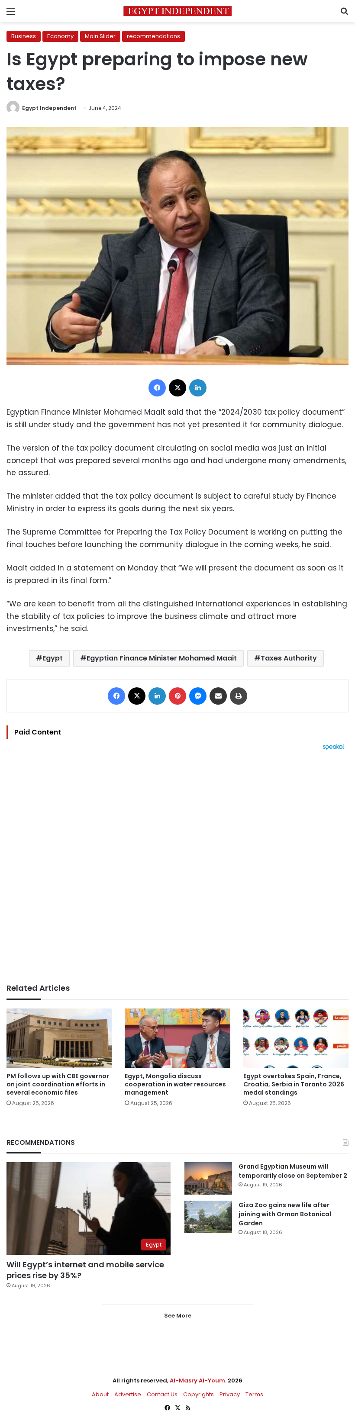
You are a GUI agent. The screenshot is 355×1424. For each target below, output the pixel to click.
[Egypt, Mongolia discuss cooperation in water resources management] (177, 1038)
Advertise (127, 1394)
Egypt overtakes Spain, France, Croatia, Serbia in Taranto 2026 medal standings (293, 1084)
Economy (60, 36)
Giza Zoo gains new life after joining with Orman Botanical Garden (285, 1214)
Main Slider (100, 36)
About (100, 1394)
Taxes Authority (289, 658)
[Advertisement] (177, 867)
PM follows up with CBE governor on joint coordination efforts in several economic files (57, 1084)
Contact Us (162, 1394)
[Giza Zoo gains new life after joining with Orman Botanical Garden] (208, 1217)
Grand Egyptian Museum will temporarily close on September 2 (293, 1171)
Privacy (229, 1394)
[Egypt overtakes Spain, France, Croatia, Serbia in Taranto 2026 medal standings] (296, 1038)
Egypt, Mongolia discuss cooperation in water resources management (175, 1084)
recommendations (153, 36)
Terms (254, 1394)
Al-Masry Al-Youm (197, 1380)
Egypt (52, 658)
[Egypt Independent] (177, 11)
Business (23, 36)
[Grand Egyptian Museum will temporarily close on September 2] (208, 1178)
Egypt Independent (49, 108)
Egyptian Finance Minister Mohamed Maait (162, 658)
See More (177, 1315)
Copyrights (198, 1394)
